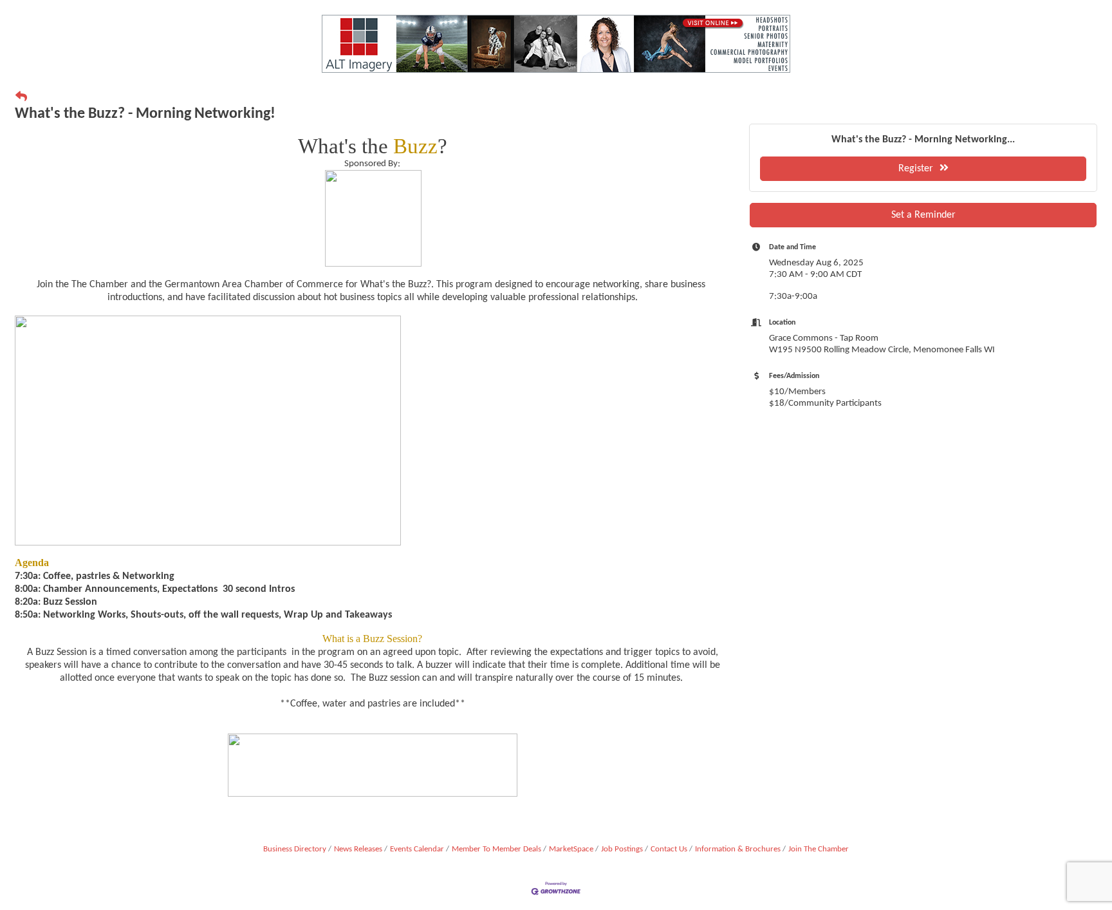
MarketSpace (571, 849)
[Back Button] (21, 97)
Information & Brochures (738, 849)
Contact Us (669, 849)
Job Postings (622, 849)
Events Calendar (417, 849)
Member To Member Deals (496, 849)
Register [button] (915, 169)
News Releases (358, 849)
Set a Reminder (923, 215)
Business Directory (294, 849)
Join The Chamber (818, 849)
